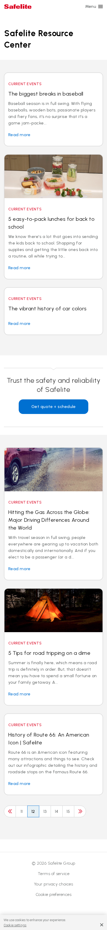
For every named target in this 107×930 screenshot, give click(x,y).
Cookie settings (15, 925)
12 (33, 811)
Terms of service (54, 873)
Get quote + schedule (53, 406)
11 (22, 811)
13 (45, 811)
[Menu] (100, 6)
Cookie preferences (54, 894)
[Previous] (10, 811)
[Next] (80, 811)
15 (68, 811)
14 (56, 811)
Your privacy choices (53, 884)
